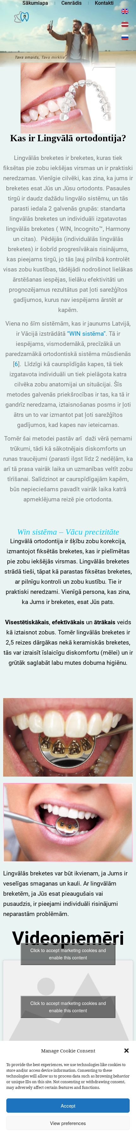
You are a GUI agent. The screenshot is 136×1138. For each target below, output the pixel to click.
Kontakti (104, 3)
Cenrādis (71, 3)
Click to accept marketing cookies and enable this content (68, 954)
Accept (68, 1105)
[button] (126, 1050)
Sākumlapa (35, 3)
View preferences (68, 1123)
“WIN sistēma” (86, 333)
